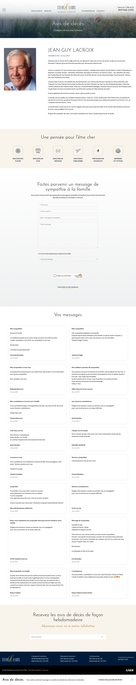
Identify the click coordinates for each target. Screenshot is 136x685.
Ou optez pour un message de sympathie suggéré (54, 253)
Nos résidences (88, 11)
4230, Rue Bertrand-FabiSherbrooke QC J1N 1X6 (39, 660)
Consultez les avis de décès (110, 680)
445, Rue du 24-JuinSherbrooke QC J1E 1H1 (97, 660)
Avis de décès (36, 11)
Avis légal (45, 670)
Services (47, 11)
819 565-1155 (126, 9)
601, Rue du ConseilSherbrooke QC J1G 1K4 (68, 660)
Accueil (61, 4)
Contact (101, 11)
